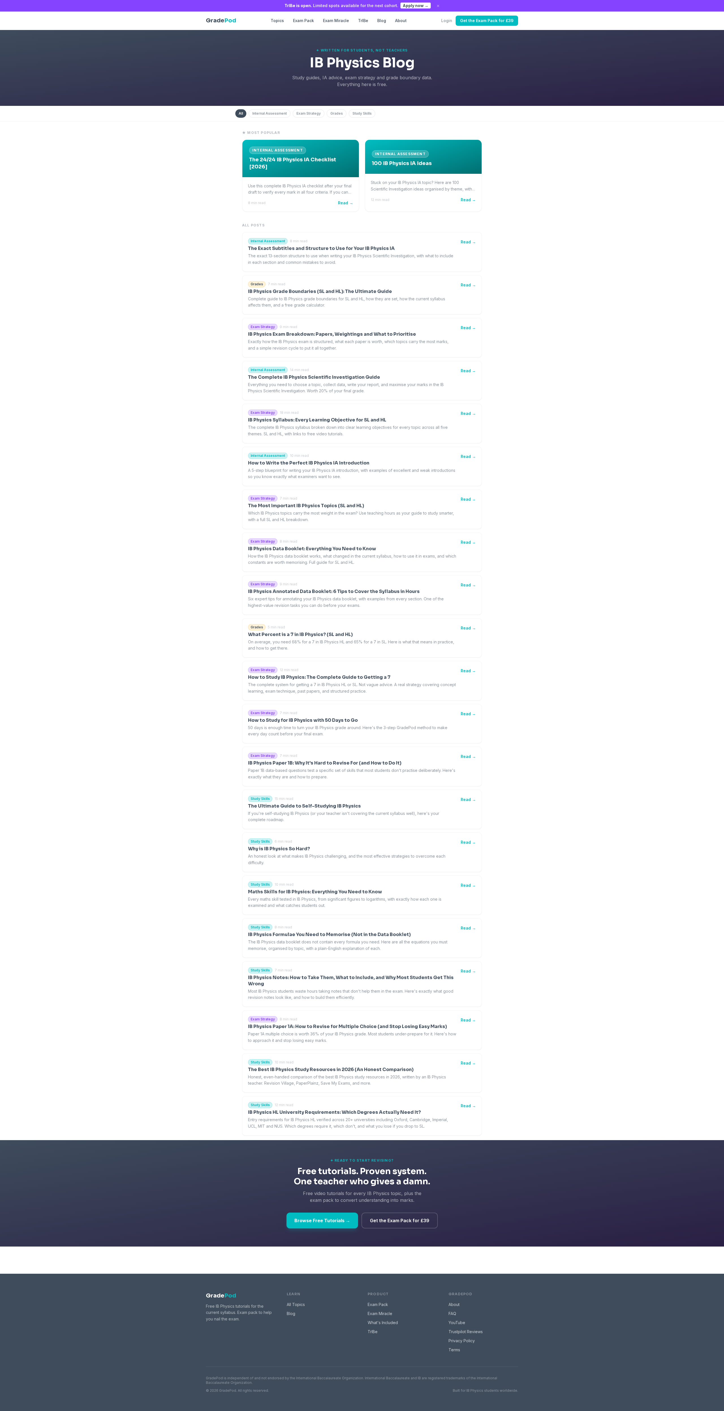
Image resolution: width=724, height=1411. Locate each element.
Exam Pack (303, 20)
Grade (221, 1295)
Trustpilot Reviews (466, 1331)
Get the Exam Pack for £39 (487, 20)
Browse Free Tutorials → (322, 1220)
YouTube (457, 1322)
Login (446, 20)
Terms (454, 1349)
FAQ (452, 1313)
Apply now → (415, 5)
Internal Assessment (269, 113)
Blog (381, 20)
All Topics (296, 1304)
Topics (277, 20)
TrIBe (363, 20)
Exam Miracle (336, 20)
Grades (336, 113)
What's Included (383, 1322)
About (401, 20)
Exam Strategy (308, 113)
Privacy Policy (462, 1340)
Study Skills (362, 113)
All (241, 113)
